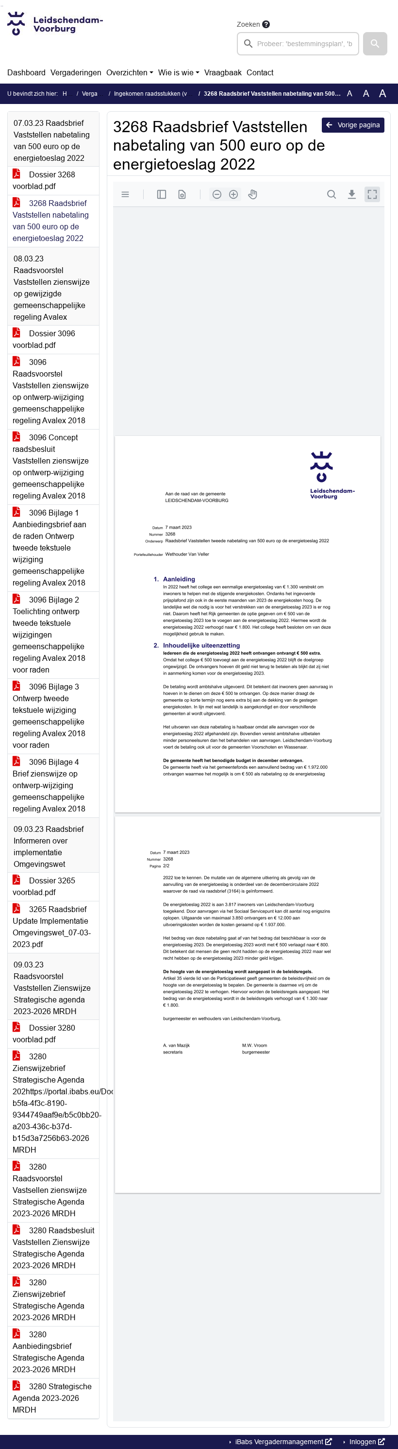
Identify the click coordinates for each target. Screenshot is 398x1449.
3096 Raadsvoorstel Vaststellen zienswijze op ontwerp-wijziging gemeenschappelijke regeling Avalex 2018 (51, 391)
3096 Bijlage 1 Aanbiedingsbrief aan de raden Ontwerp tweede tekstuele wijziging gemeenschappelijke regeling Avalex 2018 (49, 548)
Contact (260, 73)
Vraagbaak (223, 73)
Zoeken (248, 24)
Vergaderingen (75, 73)
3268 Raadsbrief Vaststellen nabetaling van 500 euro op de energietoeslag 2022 (51, 220)
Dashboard (26, 73)
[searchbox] (298, 43)
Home (71, 93)
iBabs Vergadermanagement (279, 1442)
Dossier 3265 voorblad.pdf (44, 887)
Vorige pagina (358, 125)
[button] (375, 43)
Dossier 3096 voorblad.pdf (44, 339)
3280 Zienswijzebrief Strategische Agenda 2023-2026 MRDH (48, 1300)
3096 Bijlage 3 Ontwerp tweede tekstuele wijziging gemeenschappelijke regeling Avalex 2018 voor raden (49, 716)
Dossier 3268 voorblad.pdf (44, 180)
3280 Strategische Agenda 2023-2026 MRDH (52, 1398)
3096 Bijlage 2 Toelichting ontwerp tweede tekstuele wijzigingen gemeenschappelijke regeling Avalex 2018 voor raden (49, 635)
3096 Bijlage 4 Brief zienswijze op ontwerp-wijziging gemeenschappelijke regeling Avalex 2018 (49, 785)
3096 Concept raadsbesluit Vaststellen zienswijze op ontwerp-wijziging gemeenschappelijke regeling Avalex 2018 (51, 466)
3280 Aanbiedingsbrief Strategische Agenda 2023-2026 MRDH (48, 1352)
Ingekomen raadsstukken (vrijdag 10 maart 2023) (179, 93)
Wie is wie (176, 73)
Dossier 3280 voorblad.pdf (44, 1034)
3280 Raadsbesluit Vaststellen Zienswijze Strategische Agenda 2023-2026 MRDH (53, 1248)
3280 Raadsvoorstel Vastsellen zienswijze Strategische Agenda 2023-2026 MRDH (50, 1190)
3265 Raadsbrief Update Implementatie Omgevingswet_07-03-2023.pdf (52, 927)
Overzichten (127, 73)
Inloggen (363, 1442)
